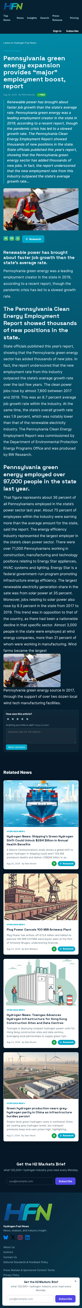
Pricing (74, 17)
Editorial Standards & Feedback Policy (25, 1262)
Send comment (16, 747)
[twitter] (13, 1237)
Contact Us (10, 1257)
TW (11, 238)
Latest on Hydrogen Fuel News (19, 42)
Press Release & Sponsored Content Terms (29, 1270)
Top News (6, 17)
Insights (32, 17)
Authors (8, 1252)
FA (6, 238)
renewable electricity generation (30, 587)
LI (17, 238)
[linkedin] (27, 1237)
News (20, 17)
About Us (9, 1247)
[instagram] (20, 1237)
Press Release (57, 17)
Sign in (57, 30)
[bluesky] (5, 1237)
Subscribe (72, 30)
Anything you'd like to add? (27, 725)
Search (44, 17)
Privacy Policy (11, 1275)
